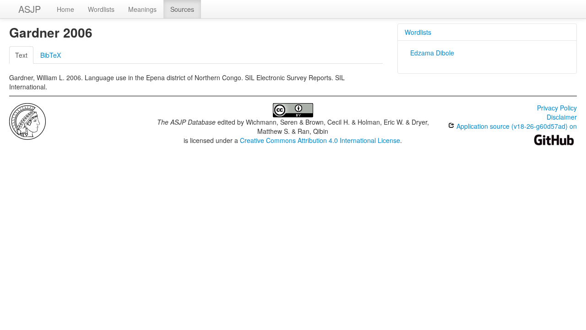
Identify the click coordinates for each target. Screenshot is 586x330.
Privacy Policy (557, 107)
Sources (182, 9)
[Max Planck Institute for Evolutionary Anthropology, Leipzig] (27, 120)
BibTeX (50, 55)
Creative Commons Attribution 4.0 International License (320, 140)
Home (65, 9)
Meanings (142, 9)
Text (21, 55)
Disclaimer (562, 116)
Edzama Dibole (432, 52)
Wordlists (101, 9)
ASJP (29, 9)
